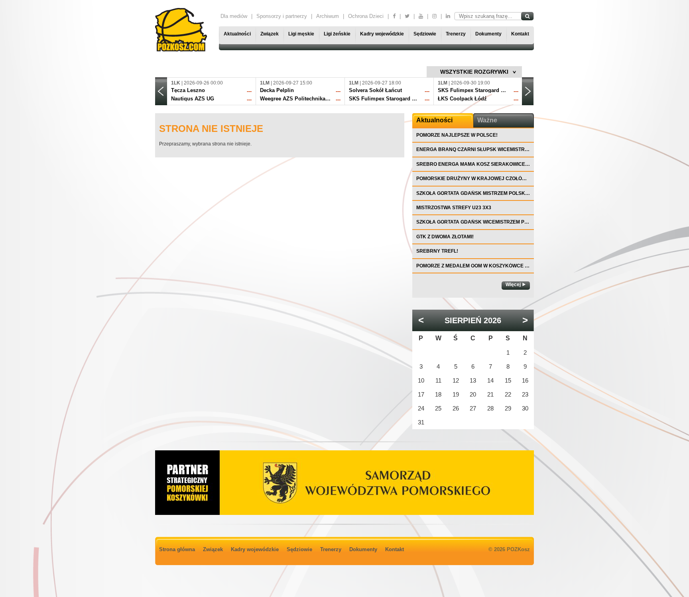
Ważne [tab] (487, 120)
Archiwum (327, 16)
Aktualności (237, 34)
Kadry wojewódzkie (382, 34)
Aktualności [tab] (434, 120)
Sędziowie (424, 34)
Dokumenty (488, 34)
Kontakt (520, 34)
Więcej (513, 284)
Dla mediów (233, 16)
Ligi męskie (301, 34)
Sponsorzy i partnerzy (281, 16)
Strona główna (177, 549)
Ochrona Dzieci (366, 16)
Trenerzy (456, 34)
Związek (269, 34)
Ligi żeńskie (337, 34)
